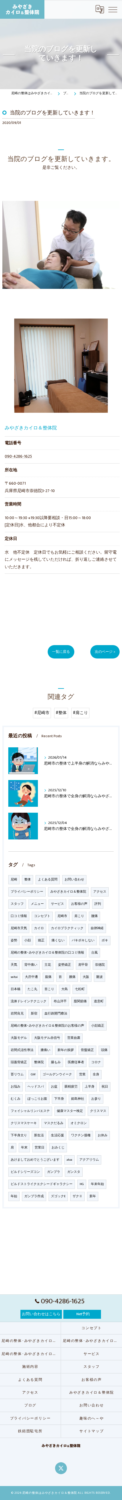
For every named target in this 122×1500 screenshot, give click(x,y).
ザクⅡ (77, 1196)
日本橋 (15, 989)
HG (82, 1184)
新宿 (34, 1013)
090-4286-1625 (18, 456)
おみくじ (58, 1147)
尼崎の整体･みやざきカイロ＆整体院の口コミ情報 (47, 952)
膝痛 (72, 977)
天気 (14, 965)
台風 (94, 952)
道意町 (99, 1001)
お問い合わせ (74, 879)
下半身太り (19, 1135)
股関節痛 (80, 1001)
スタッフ (17, 904)
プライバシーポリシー (27, 891)
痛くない (58, 940)
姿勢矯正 (64, 965)
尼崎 (14, 879)
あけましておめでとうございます (35, 1159)
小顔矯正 (97, 1025)
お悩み (15, 1086)
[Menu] (112, 9)
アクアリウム (89, 1159)
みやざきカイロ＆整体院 (68, 891)
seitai (14, 977)
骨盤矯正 (87, 1050)
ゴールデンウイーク (57, 1074)
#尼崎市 (41, 713)
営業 (82, 1074)
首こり (49, 989)
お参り (96, 1099)
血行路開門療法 (55, 1013)
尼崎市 (62, 916)
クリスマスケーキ (24, 1123)
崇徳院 (100, 965)
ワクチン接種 (81, 1135)
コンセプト (42, 916)
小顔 (27, 940)
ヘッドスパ (36, 1086)
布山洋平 (60, 1001)
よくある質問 (47, 879)
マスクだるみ (53, 1123)
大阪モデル (19, 1038)
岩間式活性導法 (22, 1050)
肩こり (79, 916)
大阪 (86, 977)
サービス (57, 904)
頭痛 (104, 1050)
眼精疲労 (71, 1086)
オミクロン (78, 1123)
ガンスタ (73, 1172)
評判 (97, 904)
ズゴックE (58, 1196)
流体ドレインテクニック (28, 1001)
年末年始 (97, 1184)
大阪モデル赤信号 (47, 1038)
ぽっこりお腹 (37, 1099)
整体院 (39, 1062)
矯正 (41, 940)
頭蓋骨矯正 (19, 1062)
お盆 (54, 1086)
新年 (92, 1196)
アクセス (99, 891)
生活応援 (57, 1135)
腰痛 (94, 916)
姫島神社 (77, 1099)
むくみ (15, 1099)
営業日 (39, 1147)
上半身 (89, 1086)
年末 (24, 1147)
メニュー (37, 904)
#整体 (61, 713)
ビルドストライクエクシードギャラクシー (42, 1184)
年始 (14, 1196)
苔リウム (17, 1074)
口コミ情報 (19, 916)
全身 (96, 1074)
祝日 (105, 1086)
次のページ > (105, 652)
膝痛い (45, 1050)
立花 (47, 965)
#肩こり (80, 713)
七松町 (80, 989)
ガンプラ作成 (34, 1196)
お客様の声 (79, 904)
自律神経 (97, 928)
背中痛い (30, 965)
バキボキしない (83, 940)
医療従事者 (76, 1062)
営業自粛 (73, 1038)
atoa (69, 1159)
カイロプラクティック (67, 928)
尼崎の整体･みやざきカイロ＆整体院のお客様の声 (47, 1025)
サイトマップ (91, 1431)
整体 (27, 879)
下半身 (59, 1099)
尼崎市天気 (19, 928)
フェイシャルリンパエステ (30, 1111)
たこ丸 (32, 989)
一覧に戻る (61, 652)
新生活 (39, 1135)
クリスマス (98, 1111)
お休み (102, 1135)
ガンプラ (53, 1172)
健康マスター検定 (70, 1111)
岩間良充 (17, 1013)
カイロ (39, 928)
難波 (99, 977)
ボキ (105, 940)
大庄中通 (31, 977)
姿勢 (14, 940)
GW (33, 1074)
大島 (64, 989)
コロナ (96, 1062)
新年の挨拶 (65, 1050)
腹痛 (48, 977)
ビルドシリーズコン (25, 1172)
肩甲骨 (83, 965)
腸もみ (56, 1062)
